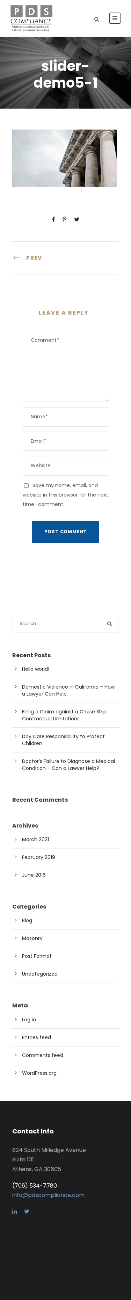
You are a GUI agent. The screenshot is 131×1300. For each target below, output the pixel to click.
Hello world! (35, 669)
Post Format (37, 956)
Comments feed (42, 1055)
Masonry (32, 938)
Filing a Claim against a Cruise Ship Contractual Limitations (64, 715)
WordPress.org (39, 1073)
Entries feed (36, 1037)
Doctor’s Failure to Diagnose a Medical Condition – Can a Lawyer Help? (68, 765)
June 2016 (34, 875)
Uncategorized (40, 973)
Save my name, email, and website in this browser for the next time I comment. (65, 495)
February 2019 (38, 857)
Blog (27, 920)
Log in (29, 1019)
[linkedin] (14, 1211)
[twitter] (26, 1211)
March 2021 (35, 839)
